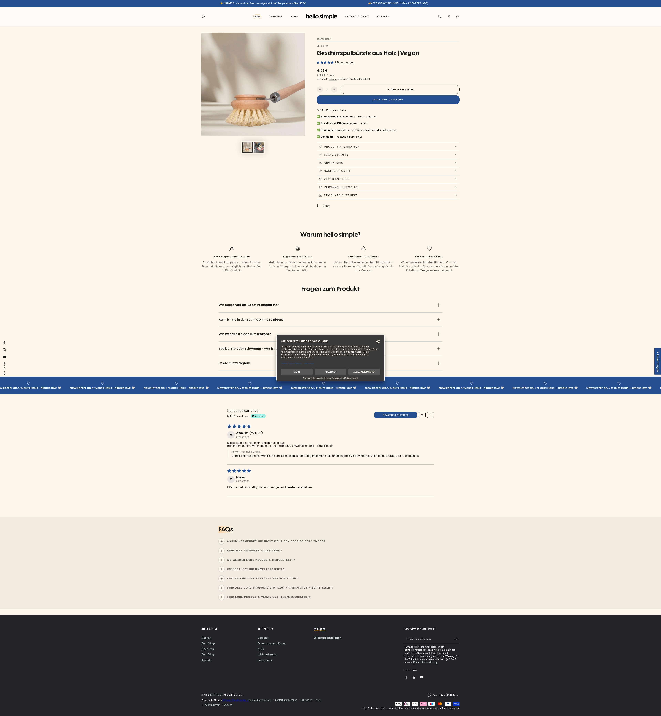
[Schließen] (390, 314)
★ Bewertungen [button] (657, 361)
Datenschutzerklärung (361, 399)
